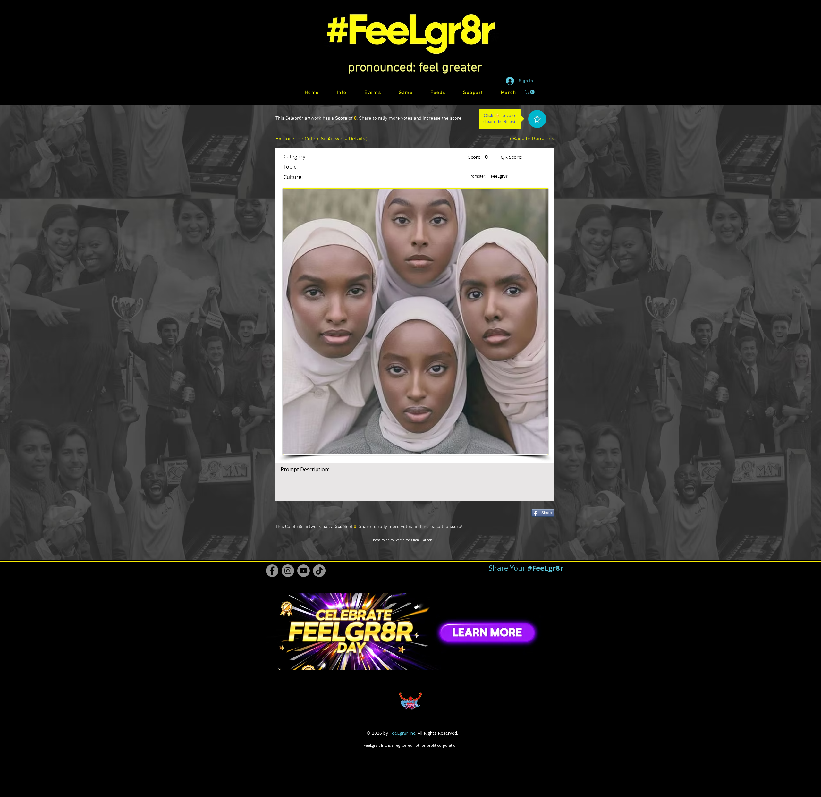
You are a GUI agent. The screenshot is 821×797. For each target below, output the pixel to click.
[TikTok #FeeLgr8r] (319, 570)
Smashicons (403, 540)
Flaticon (426, 540)
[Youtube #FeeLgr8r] (303, 570)
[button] (415, 68)
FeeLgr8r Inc (402, 733)
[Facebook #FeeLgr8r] (272, 570)
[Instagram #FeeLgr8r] (288, 570)
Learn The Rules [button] (499, 121)
